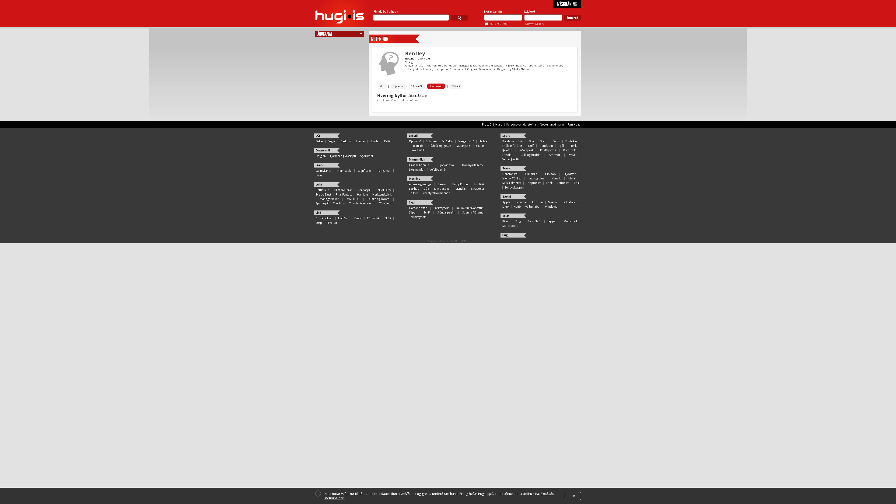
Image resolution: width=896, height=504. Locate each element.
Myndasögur (442, 189)
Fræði (319, 165)
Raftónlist (563, 183)
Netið (517, 207)
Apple (506, 202)
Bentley (415, 53)
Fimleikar (571, 141)
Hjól (561, 146)
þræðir (417, 86)
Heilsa (483, 141)
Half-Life (362, 194)
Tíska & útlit (416, 150)
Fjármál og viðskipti (343, 156)
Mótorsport (510, 226)
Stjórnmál (366, 156)
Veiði (572, 155)
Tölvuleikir (386, 203)
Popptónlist (533, 183)
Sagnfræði (364, 171)
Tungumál (383, 171)
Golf (540, 65)
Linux (505, 207)
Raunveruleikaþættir (491, 65)
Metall (572, 178)
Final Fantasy (344, 194)
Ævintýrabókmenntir (436, 193)
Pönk (549, 183)
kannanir (436, 86)
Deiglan (502, 69)
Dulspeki (431, 141)
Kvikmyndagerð (472, 165)
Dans (556, 141)
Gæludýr (346, 141)
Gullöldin (531, 174)
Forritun (437, 65)
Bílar (505, 221)
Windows (551, 207)
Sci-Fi (427, 212)
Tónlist (507, 168)
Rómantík (373, 218)
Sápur (413, 212)
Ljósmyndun (413, 69)
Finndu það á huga (386, 12)
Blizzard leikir (343, 190)
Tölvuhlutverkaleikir (362, 203)
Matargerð (463, 146)
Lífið (319, 213)
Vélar (505, 216)
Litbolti (506, 155)
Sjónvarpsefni (446, 212)
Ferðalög (447, 141)
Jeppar (552, 221)
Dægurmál (323, 150)
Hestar (360, 141)
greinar (399, 86)
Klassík (556, 178)
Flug (518, 221)
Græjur (552, 202)
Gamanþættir (487, 69)
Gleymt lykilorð (534, 23)
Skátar (480, 146)
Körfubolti (529, 65)
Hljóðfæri (570, 174)
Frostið (486, 124)
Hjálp (498, 124)
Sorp (319, 223)
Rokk (577, 183)
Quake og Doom (378, 199)
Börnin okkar (324, 218)
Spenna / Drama (450, 69)
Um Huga (574, 124)
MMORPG (353, 199)
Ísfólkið (479, 184)
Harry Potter (460, 184)
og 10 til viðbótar (518, 69)
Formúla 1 (534, 221)
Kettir (387, 141)
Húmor (357, 218)
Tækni (506, 197)
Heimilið (417, 146)
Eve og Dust (323, 194)
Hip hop (550, 174)
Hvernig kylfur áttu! (398, 95)
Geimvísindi (323, 171)
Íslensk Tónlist (511, 178)
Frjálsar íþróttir (512, 146)
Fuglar (332, 141)
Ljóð (426, 189)
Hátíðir (342, 218)
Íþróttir (507, 150)
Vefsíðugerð (469, 69)
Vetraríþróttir (511, 159)
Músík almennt (511, 183)
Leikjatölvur (570, 202)
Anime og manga (420, 184)
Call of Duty (383, 190)
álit (456, 86)
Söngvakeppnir (515, 187)
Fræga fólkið (466, 141)
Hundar (375, 141)
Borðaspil (364, 190)
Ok (573, 496)
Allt (381, 86)
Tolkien (414, 193)
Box (531, 141)
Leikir (319, 184)
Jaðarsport (526, 150)
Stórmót (424, 65)
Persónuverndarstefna (521, 124)
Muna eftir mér (499, 23)
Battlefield (322, 190)
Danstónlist (509, 174)
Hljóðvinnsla (513, 65)
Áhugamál (324, 34)
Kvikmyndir (441, 208)
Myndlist (460, 189)
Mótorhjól (570, 221)
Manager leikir (467, 65)
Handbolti (450, 65)
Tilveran (331, 223)
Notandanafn (493, 12)
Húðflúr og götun (439, 146)
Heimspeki (344, 171)
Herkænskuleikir (383, 194)
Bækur (442, 184)
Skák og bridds (530, 155)
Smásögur (477, 189)
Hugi (505, 235)
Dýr (318, 136)
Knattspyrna (430, 69)
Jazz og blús (536, 178)
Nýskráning (567, 4)
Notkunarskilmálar (552, 124)
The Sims (339, 203)
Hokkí (573, 146)
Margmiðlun (417, 159)
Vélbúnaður (533, 207)
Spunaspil (322, 203)
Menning (414, 179)
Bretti (543, 141)
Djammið (415, 141)
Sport (506, 136)
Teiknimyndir (553, 65)
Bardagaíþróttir (512, 141)
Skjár (412, 202)
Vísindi (320, 175)
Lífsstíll (413, 136)
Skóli (388, 218)
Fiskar (319, 141)
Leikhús (414, 189)
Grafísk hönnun (419, 165)
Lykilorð (529, 12)
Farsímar (521, 202)
